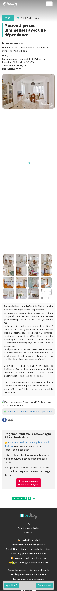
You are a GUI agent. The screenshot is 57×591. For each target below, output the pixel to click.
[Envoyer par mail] (10, 419)
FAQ (29, 523)
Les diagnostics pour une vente (28, 579)
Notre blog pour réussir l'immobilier (28, 553)
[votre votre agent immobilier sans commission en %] (10, 4)
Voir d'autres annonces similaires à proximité (29, 411)
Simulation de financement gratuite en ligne (28, 549)
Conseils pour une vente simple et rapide (28, 570)
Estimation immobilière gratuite (28, 544)
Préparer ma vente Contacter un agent (29, 482)
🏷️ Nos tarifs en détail (28, 540)
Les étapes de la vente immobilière (28, 574)
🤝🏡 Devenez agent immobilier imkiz (28, 562)
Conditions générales (28, 528)
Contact (28, 532)
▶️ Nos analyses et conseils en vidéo (28, 558)
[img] (10, 4)
